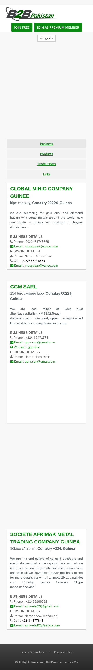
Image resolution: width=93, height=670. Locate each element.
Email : (35, 246)
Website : (26, 347)
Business (46, 144)
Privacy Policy (63, 652)
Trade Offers (46, 164)
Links (46, 174)
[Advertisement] (46, 93)
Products (46, 154)
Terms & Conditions (34, 652)
